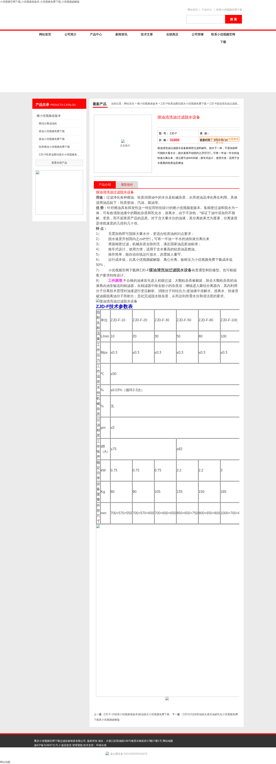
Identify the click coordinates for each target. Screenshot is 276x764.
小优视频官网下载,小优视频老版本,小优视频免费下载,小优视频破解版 (40, 1)
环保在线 (101, 745)
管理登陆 (77, 745)
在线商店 (172, 34)
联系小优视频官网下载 (229, 9)
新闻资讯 (121, 34)
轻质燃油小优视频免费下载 (54, 146)
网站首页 (193, 9)
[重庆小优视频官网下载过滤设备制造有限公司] (107, 17)
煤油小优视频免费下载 (52, 139)
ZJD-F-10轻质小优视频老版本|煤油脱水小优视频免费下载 (136, 714)
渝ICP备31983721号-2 (47, 745)
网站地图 (168, 740)
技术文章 (147, 34)
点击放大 (124, 145)
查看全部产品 (59, 162)
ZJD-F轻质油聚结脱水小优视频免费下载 (59, 154)
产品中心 (207, 9)
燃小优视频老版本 (49, 115)
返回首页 (66, 745)
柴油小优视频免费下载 (52, 131)
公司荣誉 (198, 34)
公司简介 (70, 34)
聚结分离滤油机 (48, 123)
